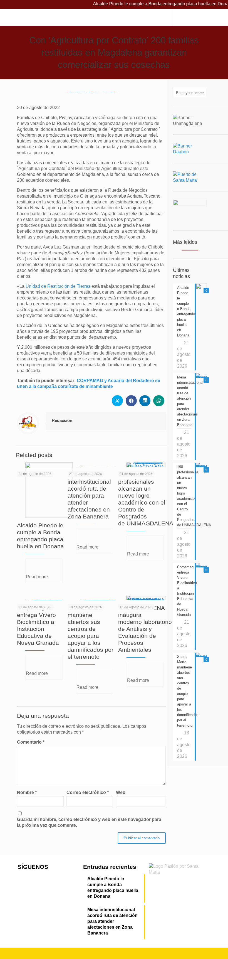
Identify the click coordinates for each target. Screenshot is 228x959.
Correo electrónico (87, 792)
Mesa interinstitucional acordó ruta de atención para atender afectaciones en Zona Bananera (89, 495)
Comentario (30, 742)
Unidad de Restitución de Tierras (58, 286)
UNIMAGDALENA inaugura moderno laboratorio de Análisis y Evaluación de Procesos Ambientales (145, 629)
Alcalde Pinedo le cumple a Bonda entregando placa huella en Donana (112, 887)
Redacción (62, 420)
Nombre (27, 792)
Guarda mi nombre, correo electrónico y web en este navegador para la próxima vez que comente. (89, 822)
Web (120, 792)
